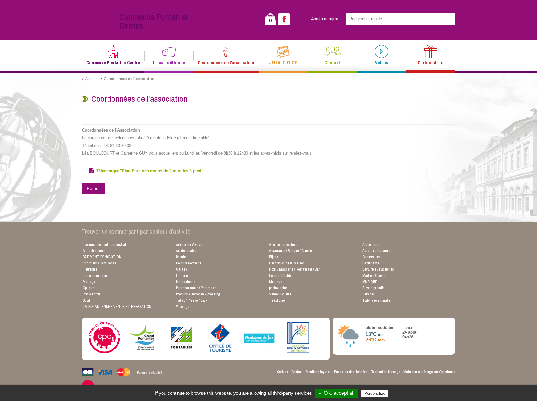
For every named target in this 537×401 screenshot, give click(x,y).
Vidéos (381, 62)
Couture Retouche (188, 263)
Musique (275, 281)
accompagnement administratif (105, 244)
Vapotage (182, 306)
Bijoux (273, 257)
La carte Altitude (169, 62)
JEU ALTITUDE (283, 62)
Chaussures (371, 257)
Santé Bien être (280, 294)
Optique (88, 288)
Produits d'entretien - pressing (198, 294)
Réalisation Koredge (385, 371)
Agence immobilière (283, 244)
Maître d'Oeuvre (373, 275)
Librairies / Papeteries (378, 269)
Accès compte (324, 18)
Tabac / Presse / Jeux (191, 300)
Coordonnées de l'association (226, 62)
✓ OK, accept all (337, 393)
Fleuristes (90, 269)
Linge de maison (95, 275)
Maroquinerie (185, 281)
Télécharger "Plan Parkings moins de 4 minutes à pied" (149, 171)
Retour (93, 188)
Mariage (89, 281)
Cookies (282, 371)
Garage (181, 269)
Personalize (374, 393)
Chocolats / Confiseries (99, 263)
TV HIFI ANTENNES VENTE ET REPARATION (117, 306)
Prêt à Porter (91, 294)
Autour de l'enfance (376, 250)
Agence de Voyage (189, 244)
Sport (86, 300)
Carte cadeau (430, 62)
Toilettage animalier (377, 300)
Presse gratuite (373, 288)
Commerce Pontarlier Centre (113, 62)
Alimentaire (370, 244)
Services (368, 294)
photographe (278, 288)
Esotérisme (370, 263)
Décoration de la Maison (287, 263)
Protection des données (350, 371)
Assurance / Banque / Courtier (291, 250)
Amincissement (94, 250)
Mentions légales (318, 371)
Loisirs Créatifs (280, 275)
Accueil (91, 79)
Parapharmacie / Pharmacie (196, 288)
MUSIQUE (369, 281)
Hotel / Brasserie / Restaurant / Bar (294, 269)
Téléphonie (277, 300)
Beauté (181, 257)
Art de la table (186, 250)
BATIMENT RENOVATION (102, 257)
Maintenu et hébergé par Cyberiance (429, 371)
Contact (332, 62)
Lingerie (182, 275)
